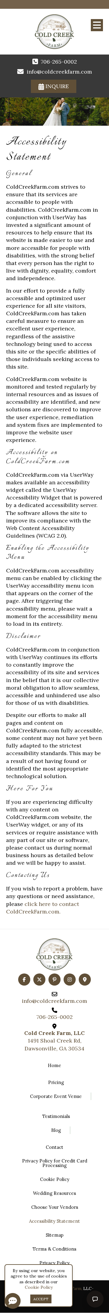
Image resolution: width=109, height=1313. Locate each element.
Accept (40, 1299)
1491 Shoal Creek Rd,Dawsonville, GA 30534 (54, 1041)
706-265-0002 (59, 61)
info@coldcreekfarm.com (59, 71)
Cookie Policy (39, 1287)
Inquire (56, 86)
